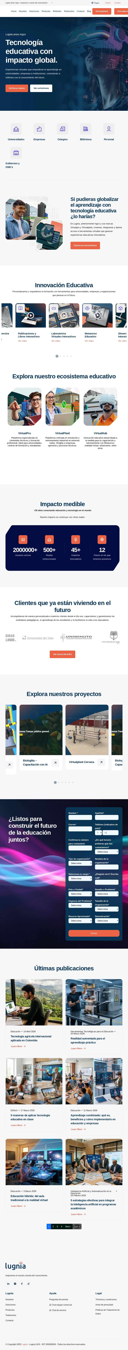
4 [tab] (67, 356)
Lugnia (25, 1344)
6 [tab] (72, 782)
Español (117, 3)
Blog (89, 11)
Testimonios (69, 11)
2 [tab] (60, 356)
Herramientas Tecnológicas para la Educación (92, 1031)
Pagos (96, 3)
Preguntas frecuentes (58, 1299)
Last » (77, 1226)
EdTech (14, 1110)
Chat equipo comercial (61, 1305)
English (108, 3)
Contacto (81, 11)
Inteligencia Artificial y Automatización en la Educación (91, 1192)
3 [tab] (62, 782)
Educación (15, 1031)
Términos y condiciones (106, 1299)
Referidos (57, 11)
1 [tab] (57, 356)
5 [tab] (71, 356)
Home (13, 11)
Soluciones (34, 11)
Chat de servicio (58, 1310)
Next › (68, 1226)
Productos (46, 11)
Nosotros (23, 11)
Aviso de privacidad (104, 1305)
